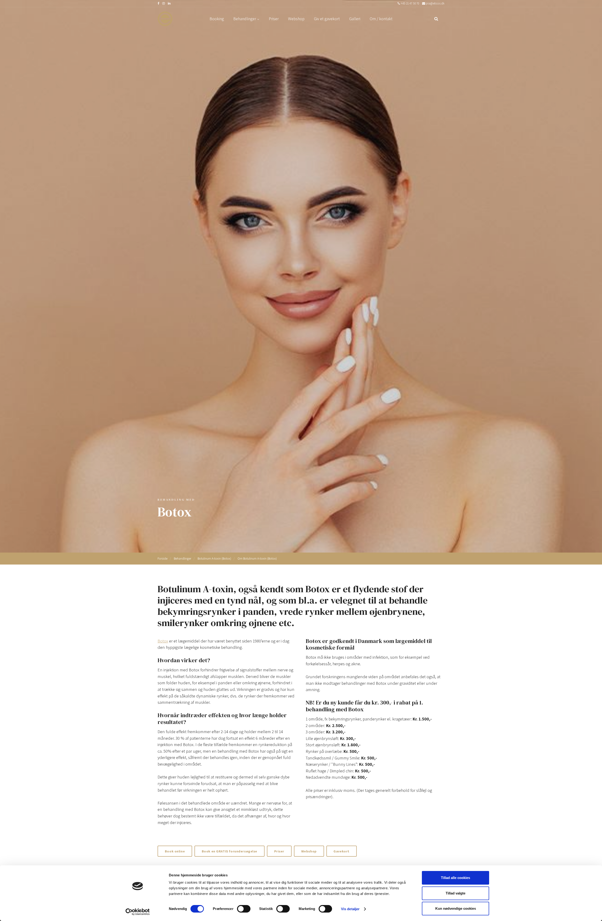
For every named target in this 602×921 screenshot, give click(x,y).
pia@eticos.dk (434, 3)
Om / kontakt (381, 18)
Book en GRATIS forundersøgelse (229, 851)
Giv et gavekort (327, 18)
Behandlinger (245, 18)
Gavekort (341, 851)
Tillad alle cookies (455, 878)
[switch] (243, 909)
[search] (436, 19)
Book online (175, 851)
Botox (163, 641)
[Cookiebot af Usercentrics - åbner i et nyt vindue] (137, 911)
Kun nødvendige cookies (455, 908)
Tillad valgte (455, 893)
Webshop (296, 18)
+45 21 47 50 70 (409, 3)
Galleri (354, 18)
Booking (217, 18)
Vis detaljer (350, 909)
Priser (274, 18)
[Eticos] (165, 19)
